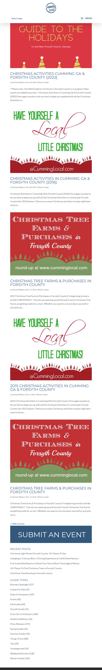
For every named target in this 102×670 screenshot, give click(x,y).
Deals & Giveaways (19, 594)
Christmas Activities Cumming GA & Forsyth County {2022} (47, 75)
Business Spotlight (19, 584)
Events (13, 599)
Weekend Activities (19, 653)
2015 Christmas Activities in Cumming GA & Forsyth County (49, 388)
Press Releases (17, 624)
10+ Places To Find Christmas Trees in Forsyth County (36, 568)
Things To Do (16, 638)
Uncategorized (17, 648)
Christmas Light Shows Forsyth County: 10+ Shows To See (38, 553)
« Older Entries (17, 523)
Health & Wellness (19, 619)
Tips (12, 643)
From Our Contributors (21, 614)
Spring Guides (17, 628)
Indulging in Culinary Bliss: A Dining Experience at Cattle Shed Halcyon (44, 558)
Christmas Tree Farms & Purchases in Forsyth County (50, 283)
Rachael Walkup (18, 82)
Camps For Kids (17, 589)
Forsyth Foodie (17, 609)
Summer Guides (18, 633)
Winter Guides (43, 82)
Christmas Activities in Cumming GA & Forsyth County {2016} (50, 180)
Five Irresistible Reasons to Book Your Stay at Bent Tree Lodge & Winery (45, 563)
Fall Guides (15, 604)
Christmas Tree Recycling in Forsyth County (31, 573)
